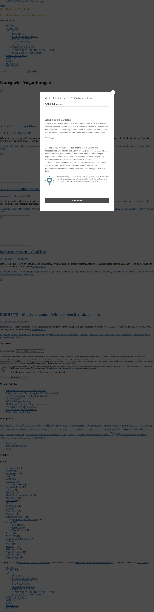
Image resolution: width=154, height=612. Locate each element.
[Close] (113, 92)
